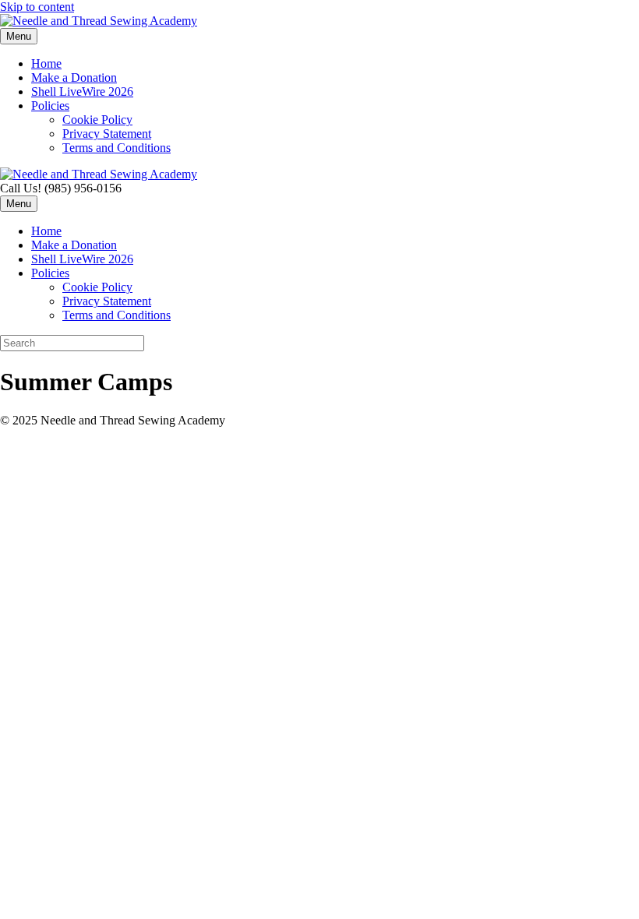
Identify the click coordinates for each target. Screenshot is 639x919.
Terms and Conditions (116, 147)
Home (46, 63)
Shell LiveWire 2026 (82, 91)
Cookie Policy (97, 119)
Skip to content (37, 6)
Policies (50, 105)
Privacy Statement (106, 133)
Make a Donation (74, 77)
